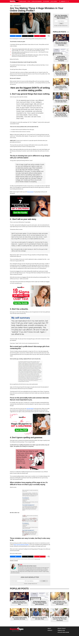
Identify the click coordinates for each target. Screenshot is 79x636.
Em (21, 564)
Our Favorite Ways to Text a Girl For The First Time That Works (61, 114)
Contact (50, 630)
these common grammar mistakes (21, 544)
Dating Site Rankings (37, 1)
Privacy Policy (62, 628)
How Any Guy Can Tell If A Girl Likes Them (61, 101)
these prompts (30, 191)
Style (29, 1)
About (49, 628)
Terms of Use (61, 630)
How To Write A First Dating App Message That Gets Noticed (61, 73)
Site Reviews (46, 1)
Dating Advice (23, 1)
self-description (30, 408)
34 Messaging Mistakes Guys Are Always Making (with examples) (61, 58)
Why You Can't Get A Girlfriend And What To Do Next (61, 44)
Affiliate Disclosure (63, 632)
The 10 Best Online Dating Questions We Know (61, 88)
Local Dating (53, 1)
